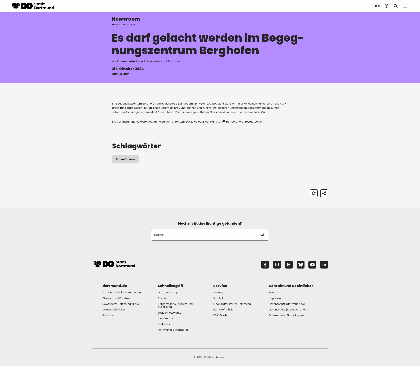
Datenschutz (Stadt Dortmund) (289, 309)
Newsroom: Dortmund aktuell (121, 304)
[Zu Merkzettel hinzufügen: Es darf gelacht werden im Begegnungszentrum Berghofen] (314, 193)
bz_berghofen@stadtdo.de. (244, 122)
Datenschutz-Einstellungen (286, 315)
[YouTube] (312, 265)
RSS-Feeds (220, 315)
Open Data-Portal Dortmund (232, 304)
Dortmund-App (168, 292)
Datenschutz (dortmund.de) (287, 304)
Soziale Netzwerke (169, 313)
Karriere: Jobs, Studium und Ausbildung (175, 305)
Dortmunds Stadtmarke (173, 330)
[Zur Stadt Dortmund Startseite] (32, 6)
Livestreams (165, 318)
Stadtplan (219, 298)
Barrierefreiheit (223, 309)
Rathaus (107, 315)
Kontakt (274, 292)
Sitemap (218, 292)
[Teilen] (324, 193)
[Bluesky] (300, 265)
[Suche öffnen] (396, 6)
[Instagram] (277, 265)
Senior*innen (125, 159)
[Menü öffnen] (405, 6)
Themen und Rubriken (116, 298)
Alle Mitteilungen (125, 24)
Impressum (276, 298)
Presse (162, 298)
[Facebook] (265, 265)
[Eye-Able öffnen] (386, 6)
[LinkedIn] (324, 265)
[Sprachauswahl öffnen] (377, 6)
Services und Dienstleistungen (121, 292)
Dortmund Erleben (114, 309)
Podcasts (164, 324)
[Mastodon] (289, 265)
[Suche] (262, 235)
